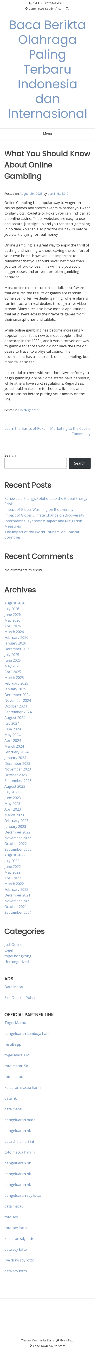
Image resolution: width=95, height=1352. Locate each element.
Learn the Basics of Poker (25, 428)
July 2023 (11, 792)
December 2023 (17, 763)
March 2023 (14, 815)
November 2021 (17, 900)
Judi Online (13, 944)
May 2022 (12, 872)
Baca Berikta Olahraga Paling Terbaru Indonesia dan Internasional (47, 69)
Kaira (50, 1340)
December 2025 (17, 648)
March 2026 (14, 631)
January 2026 (15, 643)
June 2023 (12, 797)
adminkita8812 (58, 193)
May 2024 (12, 734)
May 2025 (12, 666)
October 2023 (15, 774)
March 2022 (14, 883)
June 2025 (12, 660)
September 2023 (18, 780)
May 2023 (12, 803)
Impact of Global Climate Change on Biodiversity (44, 515)
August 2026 (14, 603)
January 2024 (15, 757)
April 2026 (12, 626)
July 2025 (11, 654)
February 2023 (16, 820)
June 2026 (12, 614)
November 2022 (17, 837)
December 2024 (17, 694)
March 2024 (14, 746)
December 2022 (17, 832)
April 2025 (12, 671)
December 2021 (17, 895)
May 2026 (12, 620)
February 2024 (16, 752)
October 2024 (15, 706)
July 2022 (11, 860)
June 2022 (12, 866)
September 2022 (18, 849)
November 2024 (17, 700)
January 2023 (15, 826)
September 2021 (18, 912)
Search (10, 455)
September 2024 (18, 711)
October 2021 (15, 906)
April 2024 (12, 740)
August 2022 (14, 855)
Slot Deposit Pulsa (19, 997)
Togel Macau (15, 1022)
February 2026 (16, 637)
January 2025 (15, 689)
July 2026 (11, 608)
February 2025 (16, 683)
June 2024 (12, 729)
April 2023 (12, 809)
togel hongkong (17, 956)
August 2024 (14, 717)
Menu (47, 134)
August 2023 (14, 786)
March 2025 (14, 677)
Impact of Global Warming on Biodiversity (38, 509)
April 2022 (12, 878)
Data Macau (14, 986)
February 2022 (16, 889)
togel (8, 950)
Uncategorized (28, 410)
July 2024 (11, 723)
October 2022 (15, 843)
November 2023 (17, 769)
